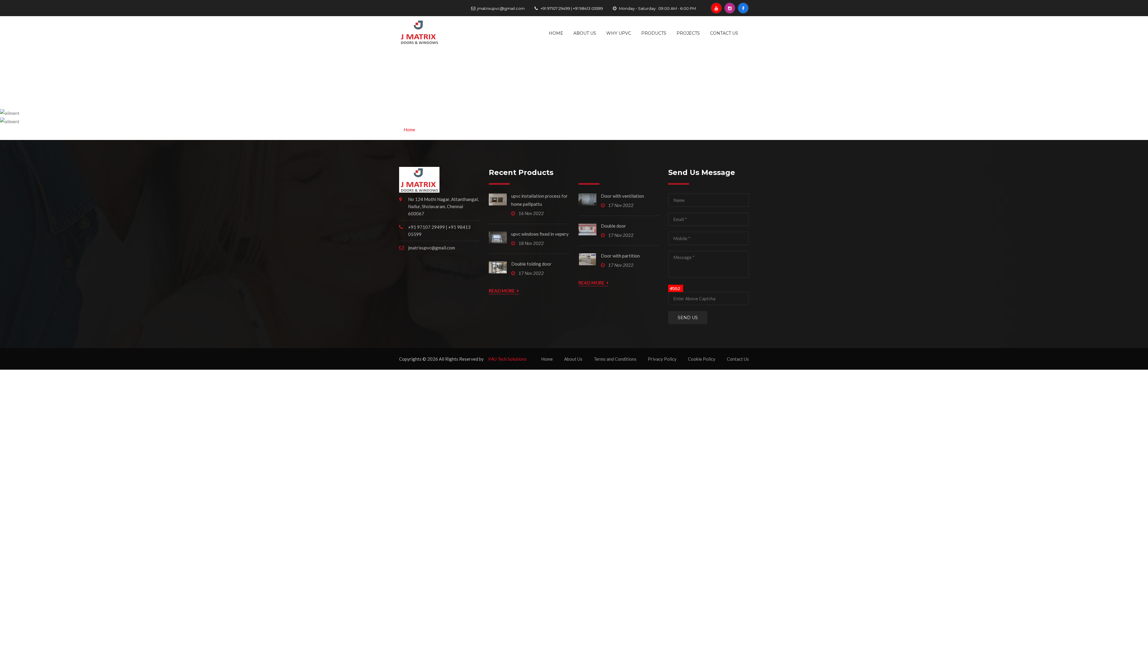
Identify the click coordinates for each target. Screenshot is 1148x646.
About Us (584, 33)
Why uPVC (618, 33)
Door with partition (620, 255)
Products (653, 33)
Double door (613, 225)
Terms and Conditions (615, 359)
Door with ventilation (622, 196)
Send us (688, 317)
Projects (688, 33)
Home (556, 33)
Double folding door (531, 263)
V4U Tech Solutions (507, 359)
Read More (502, 290)
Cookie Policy (701, 359)
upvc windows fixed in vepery (540, 234)
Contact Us (724, 33)
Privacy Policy (662, 359)
